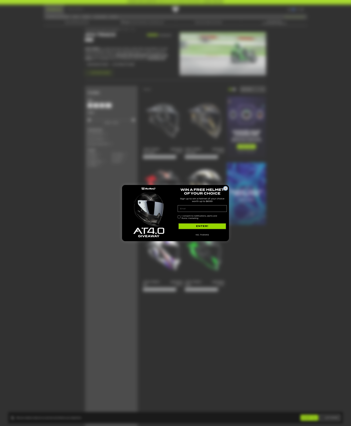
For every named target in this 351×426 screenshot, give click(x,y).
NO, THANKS (202, 235)
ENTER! (202, 226)
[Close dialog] (225, 188)
